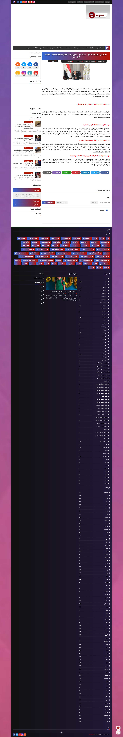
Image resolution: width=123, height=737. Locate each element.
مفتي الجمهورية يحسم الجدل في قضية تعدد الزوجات (23, 139)
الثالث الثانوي (33, 253)
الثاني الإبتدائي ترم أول (20, 253)
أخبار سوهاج (95, 246)
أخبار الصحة (94, 242)
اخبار (95, 238)
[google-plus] (29, 2)
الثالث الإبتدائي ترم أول (94, 253)
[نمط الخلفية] (118, 732)
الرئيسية (107, 2)
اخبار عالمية (64, 246)
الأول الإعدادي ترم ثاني (56, 249)
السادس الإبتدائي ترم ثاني (29, 260)
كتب (47, 264)
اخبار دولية (104, 246)
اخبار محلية (35, 246)
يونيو (93, 499)
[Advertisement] (61, 33)
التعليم (105, 253)
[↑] (61, 732)
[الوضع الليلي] (118, 728)
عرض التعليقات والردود (48, 203)
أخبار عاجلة (84, 246)
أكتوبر (93, 523)
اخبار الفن (65, 242)
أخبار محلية (84, 48)
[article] (60, 182)
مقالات (39, 264)
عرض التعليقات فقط (61, 203)
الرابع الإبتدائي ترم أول (85, 260)
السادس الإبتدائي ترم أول (46, 260)
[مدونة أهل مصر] (98, 12)
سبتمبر (93, 526)
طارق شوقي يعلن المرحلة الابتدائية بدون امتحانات (23, 164)
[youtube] (19, 734)
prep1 (31, 264)
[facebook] (18, 2)
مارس (93, 508)
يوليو (93, 495)
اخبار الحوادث (43, 238)
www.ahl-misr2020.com (71, 294)
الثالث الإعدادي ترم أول (62, 253)
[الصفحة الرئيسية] (107, 48)
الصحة (16, 260)
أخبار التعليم (100, 48)
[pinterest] (31, 2)
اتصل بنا (92, 2)
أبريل (93, 505)
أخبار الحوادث (60, 48)
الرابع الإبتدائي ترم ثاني (69, 260)
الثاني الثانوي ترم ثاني (41, 256)
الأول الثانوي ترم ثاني (27, 249)
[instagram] (34, 2)
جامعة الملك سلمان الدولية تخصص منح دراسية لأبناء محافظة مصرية (23, 151)
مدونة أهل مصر (93, 734)
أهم (95, 264)
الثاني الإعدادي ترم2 (71, 256)
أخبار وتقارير (25, 246)
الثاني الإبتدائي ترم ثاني (101, 256)
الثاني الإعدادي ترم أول (85, 256)
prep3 (17, 264)
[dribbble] (26, 2)
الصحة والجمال (44, 48)
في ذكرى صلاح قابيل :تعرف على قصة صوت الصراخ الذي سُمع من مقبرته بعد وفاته (24, 126)
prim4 (105, 267)
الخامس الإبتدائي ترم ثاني (101, 260)
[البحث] (14, 2)
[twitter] (21, 2)
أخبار (101, 238)
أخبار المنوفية (45, 242)
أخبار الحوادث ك (32, 238)
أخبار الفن (52, 48)
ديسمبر (93, 517)
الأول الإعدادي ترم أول (71, 249)
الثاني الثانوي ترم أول (56, 256)
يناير (93, 514)
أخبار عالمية (74, 246)
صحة (53, 264)
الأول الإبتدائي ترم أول (102, 249)
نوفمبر (93, 520)
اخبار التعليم (76, 238)
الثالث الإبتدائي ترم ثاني (78, 253)
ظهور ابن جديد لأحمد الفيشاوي (24, 175)
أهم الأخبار (92, 48)
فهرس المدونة (72, 2)
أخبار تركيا (34, 242)
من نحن (86, 2)
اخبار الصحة (84, 242)
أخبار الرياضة (69, 48)
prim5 (98, 267)
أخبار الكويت (56, 242)
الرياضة (58, 260)
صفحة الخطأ (80, 2)
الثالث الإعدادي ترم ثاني (47, 253)
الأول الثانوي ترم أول (41, 249)
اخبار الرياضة (104, 242)
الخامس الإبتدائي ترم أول (26, 256)
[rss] (23, 2)
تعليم (78, 264)
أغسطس (93, 492)
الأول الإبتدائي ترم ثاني (86, 249)
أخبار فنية (54, 246)
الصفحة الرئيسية (78, 61)
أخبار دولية (76, 48)
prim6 (91, 267)
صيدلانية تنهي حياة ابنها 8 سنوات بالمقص (63, 291)
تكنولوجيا (35, 48)
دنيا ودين (29, 48)
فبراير (93, 511)
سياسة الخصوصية (99, 2)
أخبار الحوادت (65, 238)
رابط (41, 287)
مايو (93, 502)
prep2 (24, 264)
